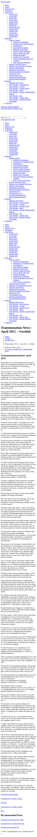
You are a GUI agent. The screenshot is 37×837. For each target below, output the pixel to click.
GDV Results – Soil (15, 96)
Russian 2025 (13, 29)
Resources (8, 38)
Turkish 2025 (13, 37)
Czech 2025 (13, 16)
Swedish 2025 (13, 35)
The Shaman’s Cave (15, 75)
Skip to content (6, 2)
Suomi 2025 (13, 33)
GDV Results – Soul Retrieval (19, 85)
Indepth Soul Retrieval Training (19, 72)
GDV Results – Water (16, 90)
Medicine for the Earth (20, 49)
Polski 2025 (13, 25)
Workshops (8, 11)
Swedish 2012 (17, 349)
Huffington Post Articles (17, 70)
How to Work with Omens (21, 62)
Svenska (9, 349)
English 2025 (13, 14)
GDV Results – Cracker (17, 86)
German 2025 (13, 22)
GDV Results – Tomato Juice (18, 98)
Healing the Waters (19, 55)
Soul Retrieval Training (20, 48)
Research (8, 81)
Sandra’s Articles (14, 40)
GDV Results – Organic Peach (19, 88)
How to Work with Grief (21, 53)
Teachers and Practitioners (17, 77)
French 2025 (13, 20)
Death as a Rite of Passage (21, 51)
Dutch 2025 (13, 18)
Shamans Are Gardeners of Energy (20, 66)
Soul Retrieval (17, 46)
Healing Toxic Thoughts (21, 57)
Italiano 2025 (13, 24)
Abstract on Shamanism (21, 42)
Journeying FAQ (14, 74)
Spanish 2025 (13, 31)
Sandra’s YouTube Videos (17, 64)
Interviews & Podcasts (16, 68)
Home (7, 5)
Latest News (9, 12)
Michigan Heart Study (16, 83)
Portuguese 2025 (14, 27)
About (7, 7)
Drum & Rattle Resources (17, 79)
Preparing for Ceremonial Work (23, 44)
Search (3, 117)
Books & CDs (9, 9)
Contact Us (8, 103)
